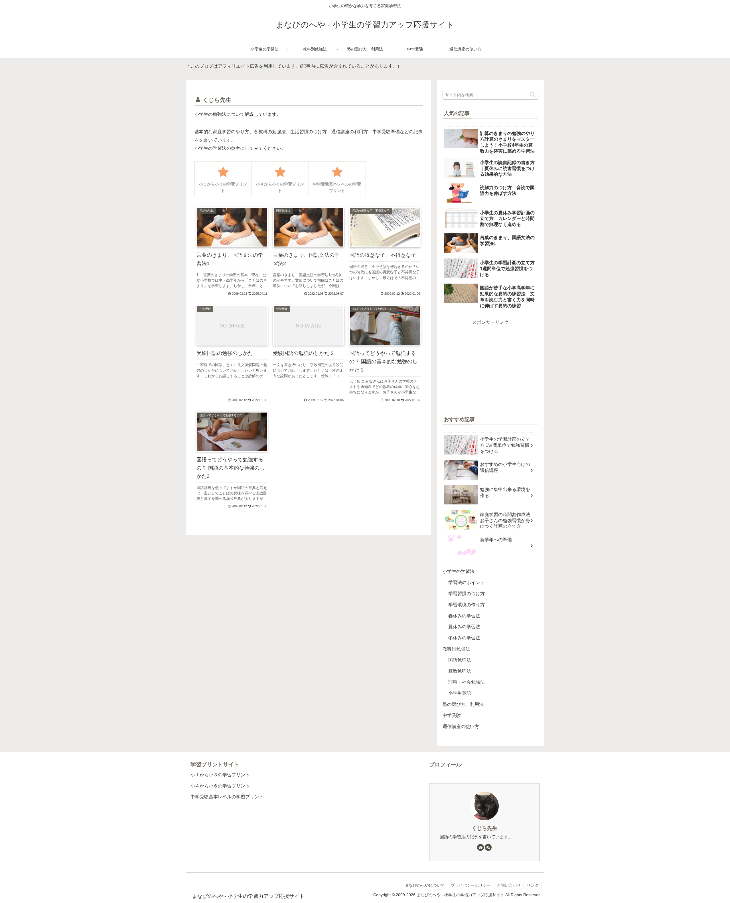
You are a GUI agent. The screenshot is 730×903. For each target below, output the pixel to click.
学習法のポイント (466, 582)
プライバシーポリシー (471, 885)
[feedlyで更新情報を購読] (480, 847)
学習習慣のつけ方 (466, 593)
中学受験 (452, 715)
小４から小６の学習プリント (220, 785)
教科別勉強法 (456, 649)
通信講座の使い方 (461, 726)
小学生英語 (459, 693)
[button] (533, 94)
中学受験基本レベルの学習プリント (226, 796)
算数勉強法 (459, 671)
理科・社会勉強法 (466, 682)
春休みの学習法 (464, 615)
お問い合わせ (509, 885)
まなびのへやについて (425, 885)
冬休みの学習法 (464, 637)
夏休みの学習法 (464, 626)
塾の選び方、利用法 (463, 704)
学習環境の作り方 (466, 604)
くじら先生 (484, 828)
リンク (533, 885)
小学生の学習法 (458, 571)
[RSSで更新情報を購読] (488, 847)
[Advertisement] (490, 367)
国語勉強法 (459, 660)
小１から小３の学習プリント (220, 774)
